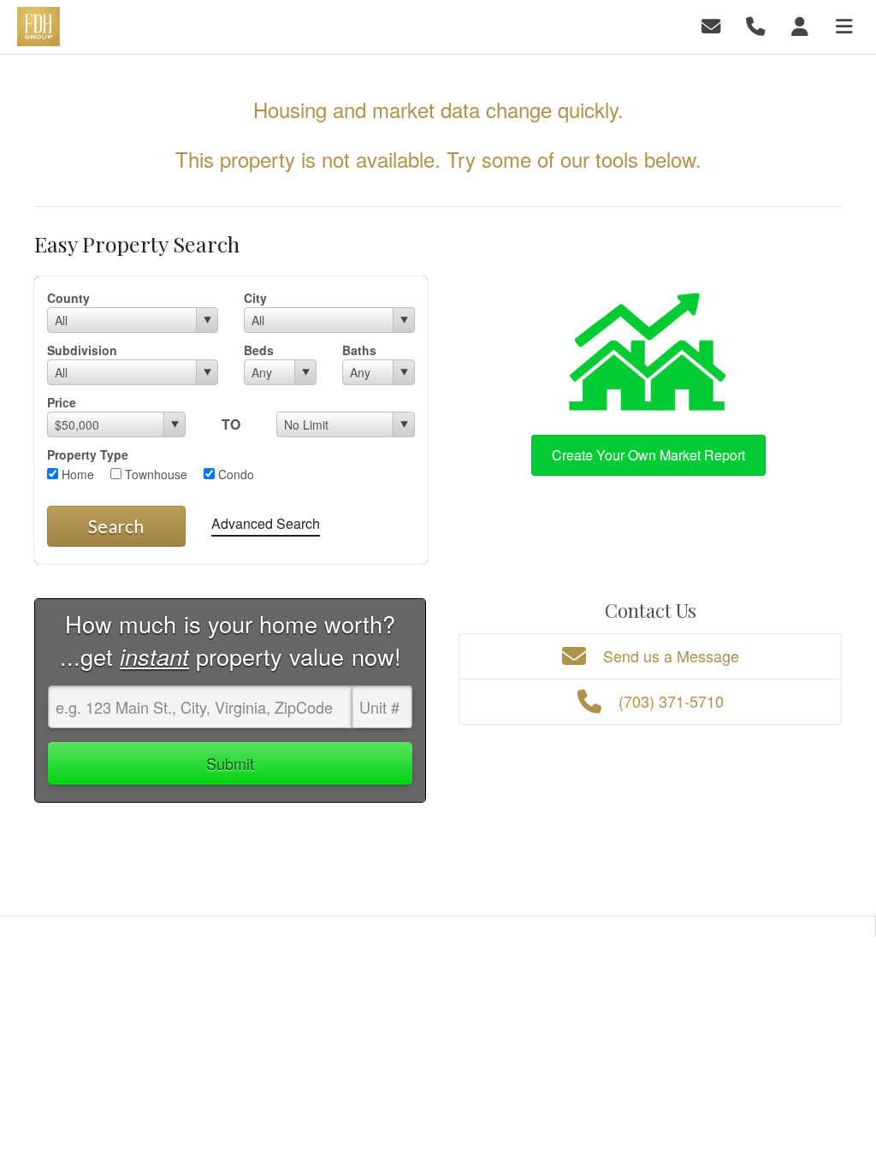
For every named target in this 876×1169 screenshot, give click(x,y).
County (68, 297)
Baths (359, 350)
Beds (259, 350)
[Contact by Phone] (758, 25)
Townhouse (154, 474)
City (255, 297)
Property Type (87, 454)
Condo (234, 474)
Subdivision (82, 350)
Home (76, 474)
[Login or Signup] (802, 25)
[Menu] (847, 25)
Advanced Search (265, 523)
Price (61, 402)
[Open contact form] (713, 25)
